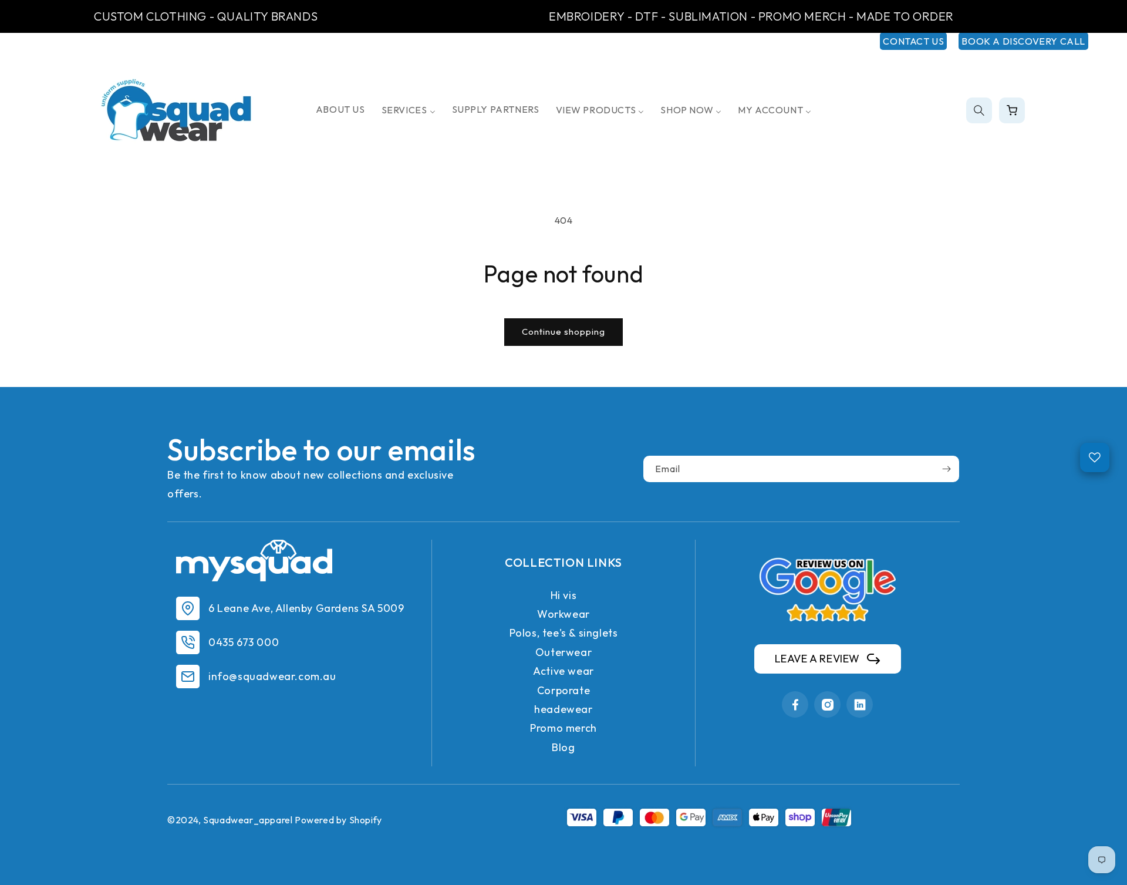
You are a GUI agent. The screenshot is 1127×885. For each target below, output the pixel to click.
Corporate (563, 690)
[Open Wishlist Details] (1094, 457)
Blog (563, 747)
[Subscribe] (946, 469)
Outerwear (563, 652)
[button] (979, 110)
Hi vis (564, 595)
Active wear (563, 671)
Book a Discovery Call (1023, 41)
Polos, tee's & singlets (563, 633)
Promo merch (563, 728)
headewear (563, 709)
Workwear (563, 614)
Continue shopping (563, 331)
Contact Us (913, 41)
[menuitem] (340, 109)
